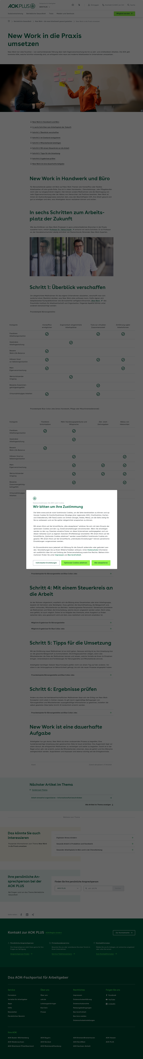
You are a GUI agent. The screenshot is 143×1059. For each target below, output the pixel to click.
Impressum (59, 555)
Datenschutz (93, 550)
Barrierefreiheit (74, 555)
